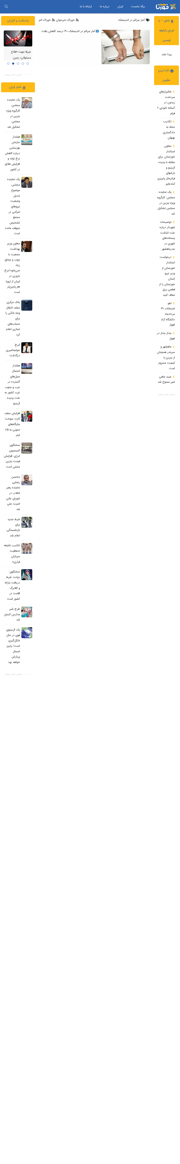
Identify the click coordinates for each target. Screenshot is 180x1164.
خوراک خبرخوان (65, 20)
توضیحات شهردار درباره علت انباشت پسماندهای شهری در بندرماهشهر (167, 235)
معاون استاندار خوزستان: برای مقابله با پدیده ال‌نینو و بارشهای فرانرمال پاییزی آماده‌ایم (166, 165)
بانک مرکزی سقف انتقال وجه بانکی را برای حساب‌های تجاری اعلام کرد (12, 318)
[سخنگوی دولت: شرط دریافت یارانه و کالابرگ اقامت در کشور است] (26, 574)
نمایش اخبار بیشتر (166, 394)
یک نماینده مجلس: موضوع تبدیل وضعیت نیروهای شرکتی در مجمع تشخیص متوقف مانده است (12, 206)
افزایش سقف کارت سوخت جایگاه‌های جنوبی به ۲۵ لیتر (12, 424)
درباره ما (105, 6)
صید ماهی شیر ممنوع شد (166, 379)
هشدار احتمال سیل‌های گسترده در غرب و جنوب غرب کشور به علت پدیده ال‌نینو (12, 384)
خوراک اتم (45, 20)
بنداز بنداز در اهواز (166, 336)
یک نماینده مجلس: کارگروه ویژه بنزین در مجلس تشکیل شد (166, 203)
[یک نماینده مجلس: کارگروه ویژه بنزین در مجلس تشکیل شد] (26, 102)
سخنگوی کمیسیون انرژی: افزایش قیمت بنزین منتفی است (12, 456)
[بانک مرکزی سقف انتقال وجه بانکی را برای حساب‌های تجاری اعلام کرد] (26, 305)
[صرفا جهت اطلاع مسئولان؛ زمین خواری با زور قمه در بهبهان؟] (18, 38)
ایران (120, 6)
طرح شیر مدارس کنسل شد (12, 614)
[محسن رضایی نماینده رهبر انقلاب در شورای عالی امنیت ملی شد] (26, 479)
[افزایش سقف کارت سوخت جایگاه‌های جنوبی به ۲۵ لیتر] (26, 416)
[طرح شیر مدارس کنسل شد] (26, 611)
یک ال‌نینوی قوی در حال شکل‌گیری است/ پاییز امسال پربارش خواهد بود (13, 645)
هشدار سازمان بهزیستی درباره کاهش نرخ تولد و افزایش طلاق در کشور (12, 153)
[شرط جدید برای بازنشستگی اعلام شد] (26, 522)
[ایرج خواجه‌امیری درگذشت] (26, 347)
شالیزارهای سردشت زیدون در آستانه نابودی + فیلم (166, 102)
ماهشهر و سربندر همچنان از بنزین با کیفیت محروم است (166, 357)
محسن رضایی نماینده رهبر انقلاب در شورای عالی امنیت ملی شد (13, 493)
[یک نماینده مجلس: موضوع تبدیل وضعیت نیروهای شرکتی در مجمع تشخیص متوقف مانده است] (26, 182)
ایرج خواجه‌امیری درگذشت (13, 350)
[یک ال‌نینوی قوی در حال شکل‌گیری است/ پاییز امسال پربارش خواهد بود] (26, 632)
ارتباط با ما (86, 6)
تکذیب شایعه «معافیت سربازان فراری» (12, 553)
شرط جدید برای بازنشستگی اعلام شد (13, 527)
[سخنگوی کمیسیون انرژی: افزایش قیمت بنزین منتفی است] (26, 448)
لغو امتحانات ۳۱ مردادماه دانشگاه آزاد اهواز (168, 314)
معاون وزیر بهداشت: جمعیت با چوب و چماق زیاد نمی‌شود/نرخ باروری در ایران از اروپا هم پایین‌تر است (12, 267)
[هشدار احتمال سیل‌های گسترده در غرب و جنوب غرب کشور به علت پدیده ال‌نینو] (26, 368)
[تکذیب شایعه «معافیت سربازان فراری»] (26, 548)
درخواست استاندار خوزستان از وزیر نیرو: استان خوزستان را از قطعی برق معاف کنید (167, 276)
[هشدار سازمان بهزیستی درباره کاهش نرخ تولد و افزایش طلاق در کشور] (26, 139)
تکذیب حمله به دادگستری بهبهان (169, 129)
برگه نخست (138, 6)
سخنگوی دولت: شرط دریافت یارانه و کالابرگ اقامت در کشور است (12, 585)
